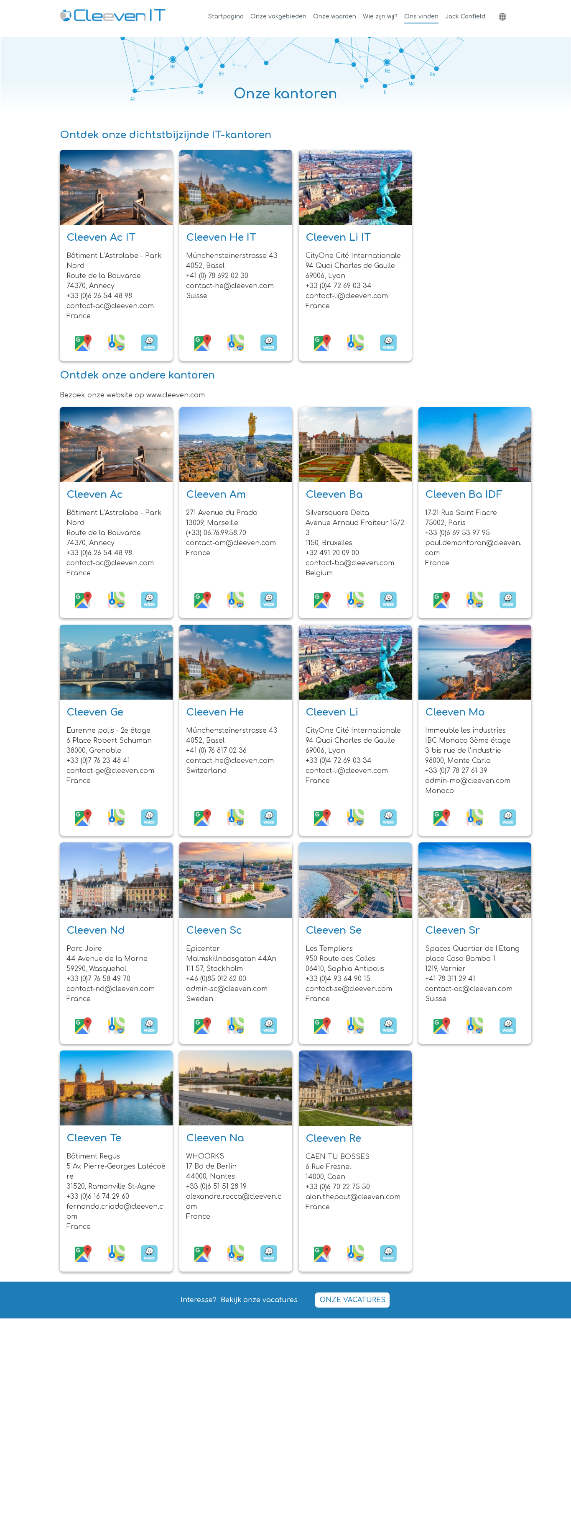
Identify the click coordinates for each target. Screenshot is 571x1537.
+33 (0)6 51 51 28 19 (216, 1186)
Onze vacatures (352, 1300)
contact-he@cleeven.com (230, 286)
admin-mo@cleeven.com (467, 781)
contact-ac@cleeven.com (110, 306)
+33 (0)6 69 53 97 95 (457, 533)
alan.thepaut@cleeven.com (353, 1197)
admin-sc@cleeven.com (227, 989)
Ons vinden (421, 16)
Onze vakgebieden (278, 16)
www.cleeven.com (175, 395)
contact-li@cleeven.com (347, 296)
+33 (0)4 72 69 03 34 (339, 286)
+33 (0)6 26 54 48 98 (99, 296)
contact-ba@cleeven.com (350, 563)
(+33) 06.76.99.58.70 (216, 533)
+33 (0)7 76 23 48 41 (98, 761)
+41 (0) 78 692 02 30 (217, 276)
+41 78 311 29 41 (450, 979)
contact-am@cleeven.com (231, 543)
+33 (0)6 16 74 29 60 (97, 1196)
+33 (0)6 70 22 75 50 (338, 1187)
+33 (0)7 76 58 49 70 (98, 979)
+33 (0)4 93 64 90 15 (338, 979)
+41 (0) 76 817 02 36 (216, 750)
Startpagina (226, 16)
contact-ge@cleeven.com (110, 771)
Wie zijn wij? (380, 16)
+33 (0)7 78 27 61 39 (456, 771)
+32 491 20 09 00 (332, 553)
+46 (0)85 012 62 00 (216, 979)
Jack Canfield (465, 16)
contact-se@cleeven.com (349, 989)
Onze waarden (334, 16)
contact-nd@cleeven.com (110, 989)
